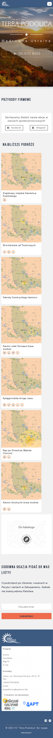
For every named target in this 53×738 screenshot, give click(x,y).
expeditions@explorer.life (15, 689)
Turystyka (7, 658)
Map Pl (6, 661)
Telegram (41, 127)
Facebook (16, 127)
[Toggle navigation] (49, 4)
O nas (5, 665)
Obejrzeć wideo (29, 54)
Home (6, 655)
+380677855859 (11, 682)
